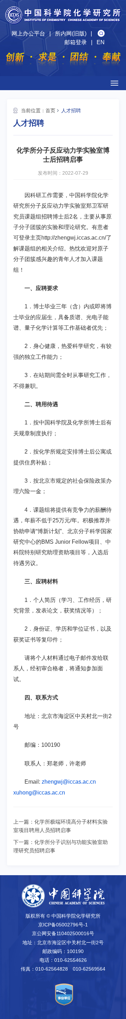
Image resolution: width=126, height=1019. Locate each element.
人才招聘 (71, 110)
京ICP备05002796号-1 (63, 924)
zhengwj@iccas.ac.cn (69, 782)
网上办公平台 (28, 33)
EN (101, 42)
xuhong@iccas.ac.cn (39, 793)
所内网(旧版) (70, 33)
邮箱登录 (75, 42)
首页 (50, 110)
